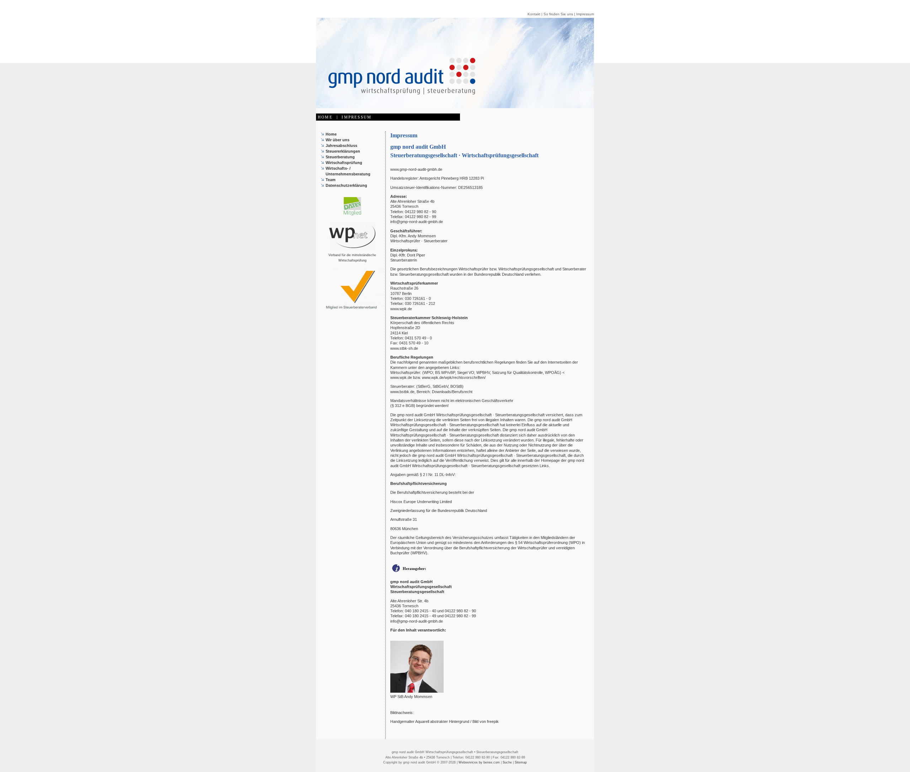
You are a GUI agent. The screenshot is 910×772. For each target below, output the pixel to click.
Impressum (585, 14)
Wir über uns (337, 140)
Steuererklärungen (343, 151)
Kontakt (534, 14)
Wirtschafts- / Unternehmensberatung (348, 171)
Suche (507, 762)
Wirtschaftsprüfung (344, 162)
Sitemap (521, 762)
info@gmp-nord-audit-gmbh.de (416, 222)
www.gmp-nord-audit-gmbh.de (416, 169)
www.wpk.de (401, 309)
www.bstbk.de (402, 392)
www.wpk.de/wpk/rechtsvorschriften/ (454, 377)
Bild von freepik (485, 721)
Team (331, 180)
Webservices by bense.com (479, 762)
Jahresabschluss (341, 145)
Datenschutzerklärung (346, 185)
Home (331, 134)
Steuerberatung (340, 157)
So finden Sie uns (558, 14)
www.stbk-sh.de (404, 348)
